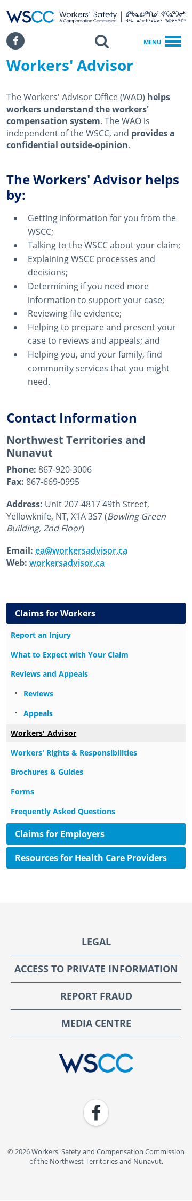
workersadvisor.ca (67, 563)
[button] (102, 41)
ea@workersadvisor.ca (81, 550)
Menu (152, 42)
